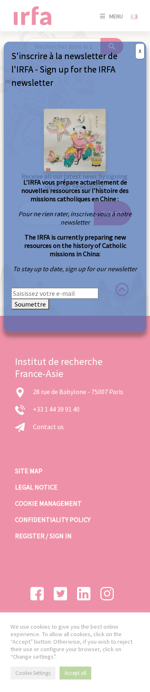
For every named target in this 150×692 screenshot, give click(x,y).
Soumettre (30, 304)
